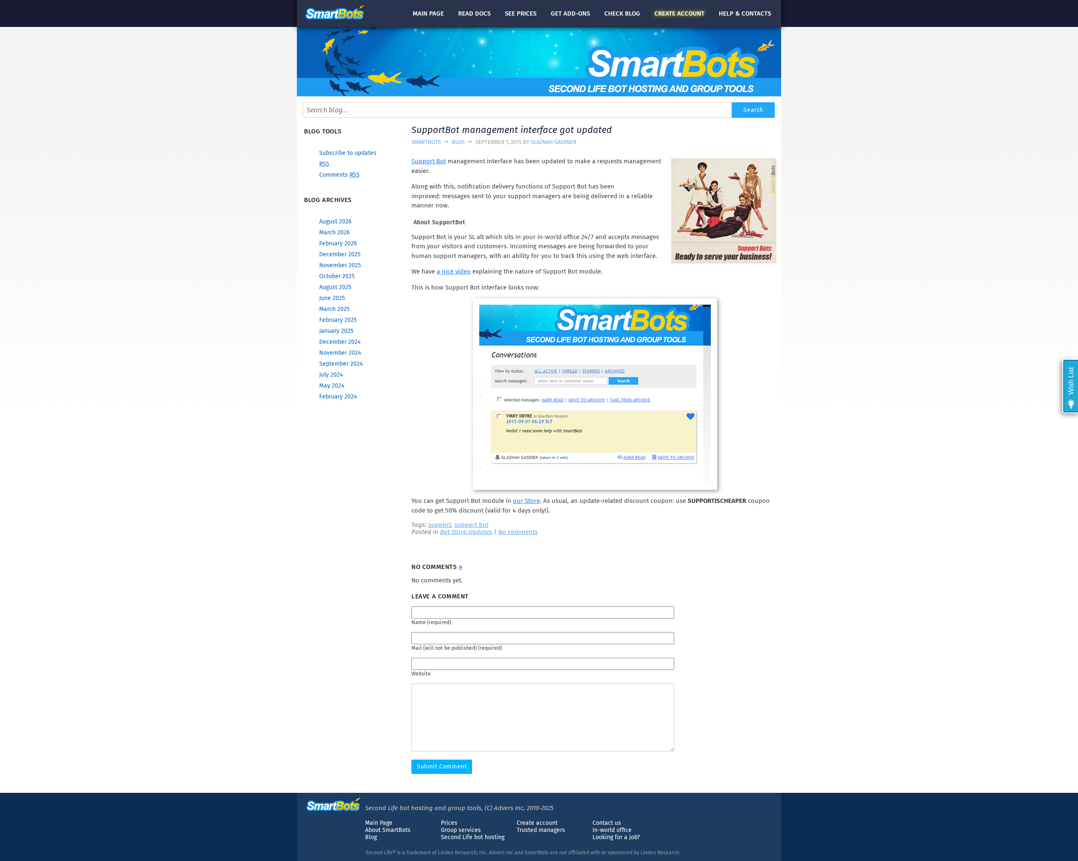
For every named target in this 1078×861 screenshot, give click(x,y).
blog (622, 13)
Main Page (378, 822)
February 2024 (338, 396)
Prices (449, 822)
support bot (471, 525)
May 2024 (331, 385)
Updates (480, 532)
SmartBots (426, 142)
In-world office (612, 830)
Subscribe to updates (347, 153)
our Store (526, 501)
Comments (339, 174)
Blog (458, 142)
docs (474, 13)
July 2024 (331, 374)
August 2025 (335, 287)
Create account (537, 822)
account (679, 13)
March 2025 (334, 309)
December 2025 (339, 254)
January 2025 (336, 331)
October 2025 (337, 276)
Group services (461, 830)
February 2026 (338, 243)
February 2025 (338, 320)
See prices (520, 13)
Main (428, 13)
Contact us (606, 822)
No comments (518, 532)
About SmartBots (388, 830)
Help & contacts (745, 13)
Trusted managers (541, 830)
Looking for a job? (616, 837)
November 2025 (340, 265)
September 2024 (341, 363)
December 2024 (339, 341)
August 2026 (335, 221)
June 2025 (332, 298)
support (439, 525)
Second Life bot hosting (472, 837)
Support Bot (428, 161)
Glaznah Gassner (553, 142)
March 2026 (334, 232)
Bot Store (453, 532)
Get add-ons (570, 13)
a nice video (454, 271)
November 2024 (340, 352)
